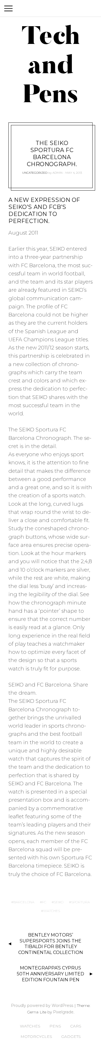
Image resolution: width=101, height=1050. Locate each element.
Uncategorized (34, 173)
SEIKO (58, 902)
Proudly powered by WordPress (42, 1005)
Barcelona (23, 902)
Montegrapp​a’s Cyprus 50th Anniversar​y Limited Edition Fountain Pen (50, 973)
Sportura (80, 902)
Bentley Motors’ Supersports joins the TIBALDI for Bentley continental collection (50, 943)
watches (51, 911)
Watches (30, 1026)
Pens (55, 1026)
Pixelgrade (63, 1012)
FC (44, 902)
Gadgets (71, 1036)
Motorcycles (36, 1036)
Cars (75, 1026)
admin (57, 173)
